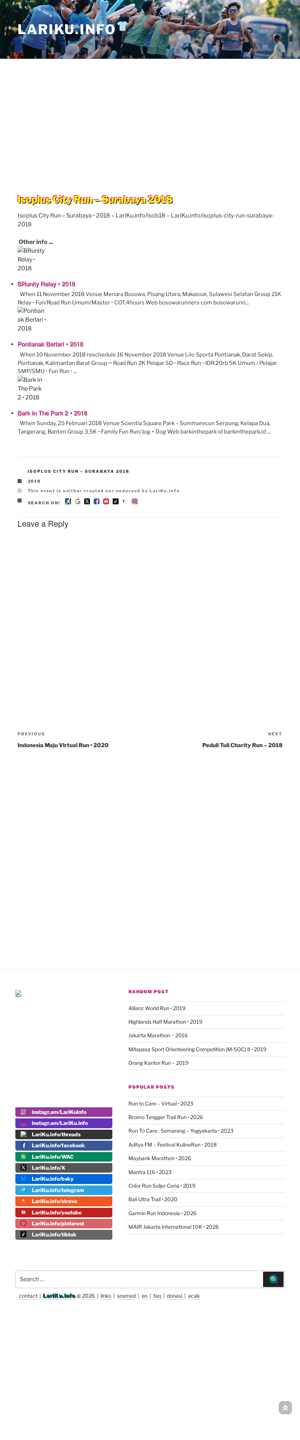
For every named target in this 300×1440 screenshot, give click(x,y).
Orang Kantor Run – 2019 (158, 1063)
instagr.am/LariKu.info (60, 1123)
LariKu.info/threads (56, 1134)
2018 (34, 481)
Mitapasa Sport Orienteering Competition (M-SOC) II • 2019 (197, 1049)
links (106, 1296)
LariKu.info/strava (54, 1201)
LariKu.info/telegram (58, 1190)
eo (144, 1296)
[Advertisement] (150, 111)
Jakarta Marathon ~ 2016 (158, 1035)
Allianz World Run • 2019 (156, 1008)
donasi (174, 1296)
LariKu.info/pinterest (58, 1223)
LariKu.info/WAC (53, 1157)
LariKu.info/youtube (57, 1212)
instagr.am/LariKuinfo (59, 1112)
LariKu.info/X (48, 1168)
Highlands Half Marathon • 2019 (165, 1022)
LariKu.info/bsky (53, 1179)
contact (28, 1296)
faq (157, 1296)
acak (194, 1296)
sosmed (126, 1296)
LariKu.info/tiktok (54, 1234)
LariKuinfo (74, 29)
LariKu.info (59, 1296)
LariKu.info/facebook (58, 1145)
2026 (88, 1296)
